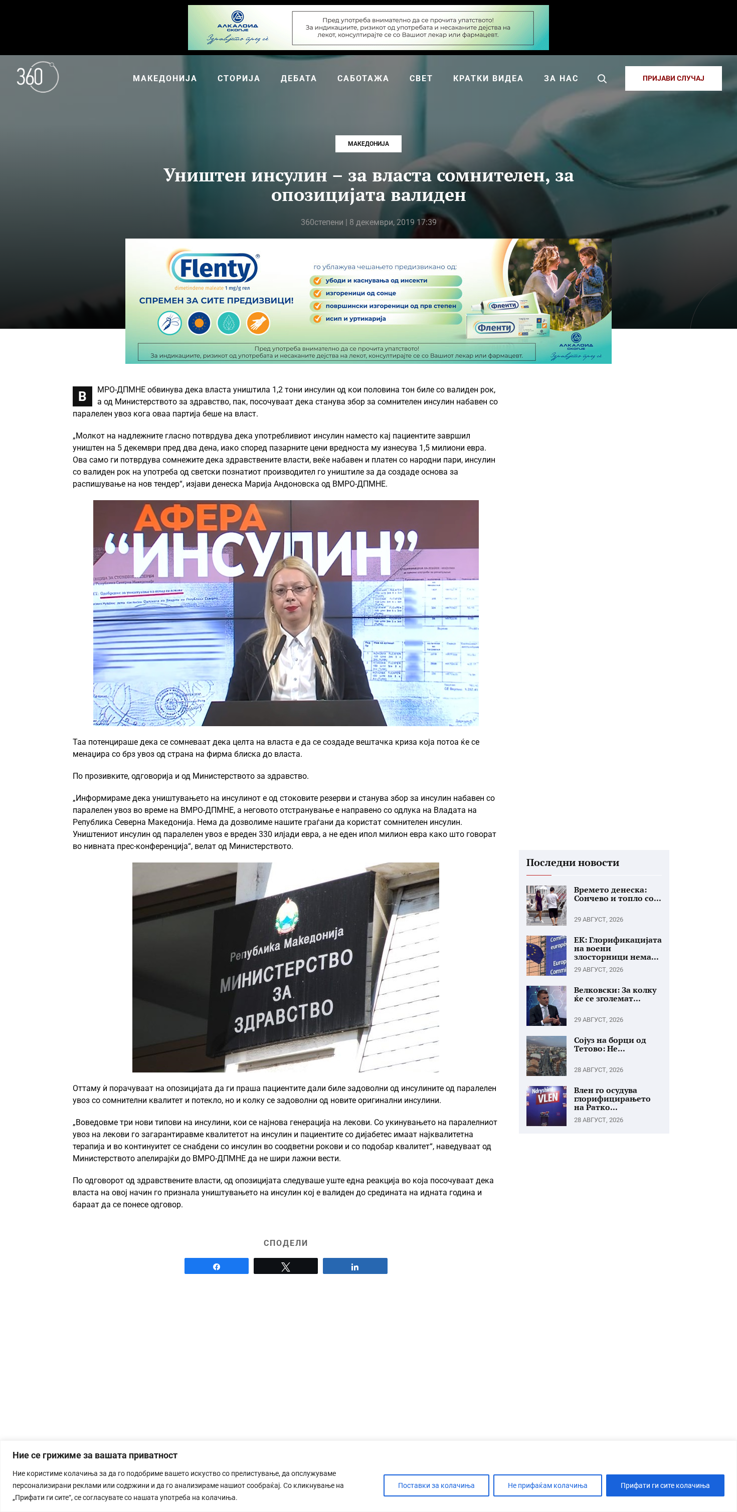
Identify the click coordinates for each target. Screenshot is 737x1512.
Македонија (368, 143)
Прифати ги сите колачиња (665, 1485)
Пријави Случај (673, 78)
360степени (322, 222)
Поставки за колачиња (436, 1485)
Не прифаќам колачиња (548, 1485)
